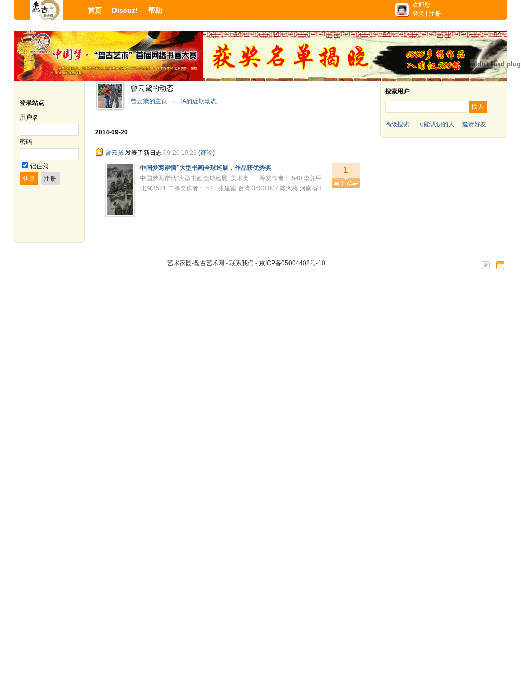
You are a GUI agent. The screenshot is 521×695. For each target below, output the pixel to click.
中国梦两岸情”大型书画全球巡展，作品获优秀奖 (205, 167)
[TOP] (486, 270)
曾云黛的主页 (149, 101)
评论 (206, 152)
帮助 (155, 10)
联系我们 (241, 263)
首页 (95, 10)
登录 (418, 13)
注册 (435, 13)
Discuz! (125, 10)
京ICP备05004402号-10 (292, 263)
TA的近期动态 (198, 101)
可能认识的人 (436, 124)
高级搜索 (397, 124)
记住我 (39, 166)
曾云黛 (114, 152)
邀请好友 (474, 124)
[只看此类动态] (99, 152)
